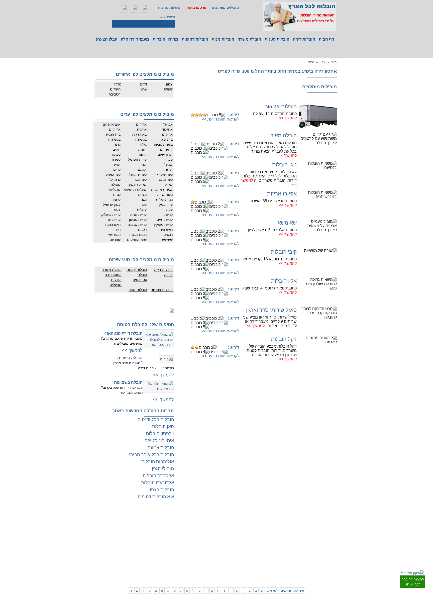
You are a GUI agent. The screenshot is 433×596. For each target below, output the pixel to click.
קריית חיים (165, 220)
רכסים (168, 235)
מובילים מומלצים (225, 8)
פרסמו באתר (196, 8)
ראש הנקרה (112, 225)
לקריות (253, 544)
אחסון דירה (113, 275)
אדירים (141, 124)
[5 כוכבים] (216, 115)
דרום (143, 84)
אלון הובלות (284, 281)
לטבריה (252, 559)
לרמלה (188, 520)
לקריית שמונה (268, 569)
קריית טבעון (138, 220)
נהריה (142, 194)
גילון (143, 144)
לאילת (209, 564)
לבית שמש (315, 564)
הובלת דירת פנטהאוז (124, 333)
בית (334, 62)
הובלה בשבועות (128, 382)
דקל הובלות (284, 339)
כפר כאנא (113, 174)
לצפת (253, 564)
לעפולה (252, 549)
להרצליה (251, 520)
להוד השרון (250, 530)
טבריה (168, 159)
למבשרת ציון (334, 574)
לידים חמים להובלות (136, 575)
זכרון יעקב (165, 154)
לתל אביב (336, 520)
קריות (168, 215)
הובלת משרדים (119, 549)
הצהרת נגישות (139, 530)
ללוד (210, 525)
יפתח (169, 169)
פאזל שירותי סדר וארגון (271, 310)
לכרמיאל (272, 564)
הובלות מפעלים (116, 282)
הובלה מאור (284, 135)
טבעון (116, 154)
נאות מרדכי (164, 194)
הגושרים (166, 149)
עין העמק (166, 205)
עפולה (168, 210)
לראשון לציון (314, 530)
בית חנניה (113, 134)
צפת (117, 210)
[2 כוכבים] (197, 115)
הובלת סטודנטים (140, 277)
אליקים (167, 134)
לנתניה (273, 520)
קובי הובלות (284, 252)
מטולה (116, 184)
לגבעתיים (336, 525)
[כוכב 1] (193, 115)
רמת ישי (114, 235)
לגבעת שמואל (333, 545)
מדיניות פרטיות (139, 525)
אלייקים (115, 129)
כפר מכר (140, 179)
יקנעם (142, 169)
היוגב (117, 149)
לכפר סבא (251, 525)
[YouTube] (143, 9)
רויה (118, 230)
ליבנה (189, 525)
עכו (144, 205)
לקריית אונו (315, 545)
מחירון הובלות (165, 39)
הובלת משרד (249, 39)
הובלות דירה (304, 39)
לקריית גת (207, 554)
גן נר (117, 144)
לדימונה (188, 554)
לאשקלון (187, 549)
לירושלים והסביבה (336, 566)
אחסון (125, 544)
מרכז (118, 84)
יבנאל (168, 164)
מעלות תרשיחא (135, 189)
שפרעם (115, 240)
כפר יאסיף (165, 174)
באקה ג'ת (139, 134)
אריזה (168, 275)
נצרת (117, 194)
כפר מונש (166, 179)
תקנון (125, 525)
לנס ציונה (207, 530)
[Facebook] (123, 9)
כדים (117, 169)
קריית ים (114, 220)
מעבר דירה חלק (135, 39)
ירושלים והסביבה (115, 91)
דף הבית (326, 39)
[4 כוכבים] (205, 115)
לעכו (254, 554)
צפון (322, 62)
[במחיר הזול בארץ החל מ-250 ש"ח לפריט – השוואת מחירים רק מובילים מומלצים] (299, 16)
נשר (144, 199)
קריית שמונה (137, 225)
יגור (144, 164)
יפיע (311, 62)
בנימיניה (114, 139)
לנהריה (272, 549)
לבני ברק (336, 530)
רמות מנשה (138, 235)
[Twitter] (133, 9)
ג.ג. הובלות (284, 164)
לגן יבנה (208, 535)
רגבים (142, 230)
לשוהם (188, 530)
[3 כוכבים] (201, 115)
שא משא (287, 223)
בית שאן (166, 139)
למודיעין (337, 550)
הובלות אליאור (281, 106)
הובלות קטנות (277, 39)
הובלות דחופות (195, 39)
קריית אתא (138, 215)
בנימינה (141, 139)
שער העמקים (137, 240)
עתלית (142, 210)
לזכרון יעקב (270, 559)
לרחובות (208, 520)
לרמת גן (317, 520)
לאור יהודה (335, 540)
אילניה (142, 129)
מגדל (169, 184)
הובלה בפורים (130, 358)
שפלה (168, 89)
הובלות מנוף (223, 39)
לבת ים (317, 535)
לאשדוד (208, 549)
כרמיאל (115, 179)
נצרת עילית (164, 199)
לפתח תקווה (314, 525)
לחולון (338, 535)
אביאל (168, 124)
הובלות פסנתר (162, 290)
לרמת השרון (269, 525)
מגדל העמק (138, 184)
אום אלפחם (112, 124)
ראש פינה (165, 230)
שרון (144, 89)
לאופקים (207, 559)
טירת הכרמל (137, 159)
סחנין (117, 199)
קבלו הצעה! (106, 39)
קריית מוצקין (163, 225)
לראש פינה (250, 569)
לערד (189, 559)
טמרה (116, 159)
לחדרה (273, 554)
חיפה (143, 154)
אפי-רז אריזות (282, 193)
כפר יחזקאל (138, 174)
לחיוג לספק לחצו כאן (214, 107)
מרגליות (115, 189)
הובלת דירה (141, 544)
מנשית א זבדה (162, 189)
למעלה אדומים (312, 569)
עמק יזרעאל (112, 205)
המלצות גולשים (139, 520)
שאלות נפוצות (169, 8)
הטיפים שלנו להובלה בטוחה (145, 324)
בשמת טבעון (163, 144)
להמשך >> (288, 118)
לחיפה (273, 544)
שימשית (167, 240)
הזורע (142, 149)
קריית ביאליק (111, 215)
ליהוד (318, 540)
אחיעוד (167, 129)
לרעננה (272, 530)
